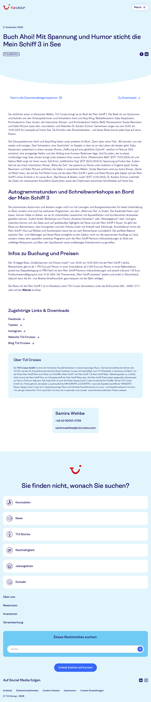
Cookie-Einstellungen (92, 690)
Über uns (9, 597)
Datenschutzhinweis (27, 690)
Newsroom (10, 605)
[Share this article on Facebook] (141, 54)
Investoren (10, 614)
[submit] (140, 649)
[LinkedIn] (141, 680)
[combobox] (75, 649)
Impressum (70, 690)
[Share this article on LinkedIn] (146, 54)
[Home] (14, 7)
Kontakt (7, 690)
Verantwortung (13, 622)
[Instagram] (146, 680)
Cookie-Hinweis (51, 690)
